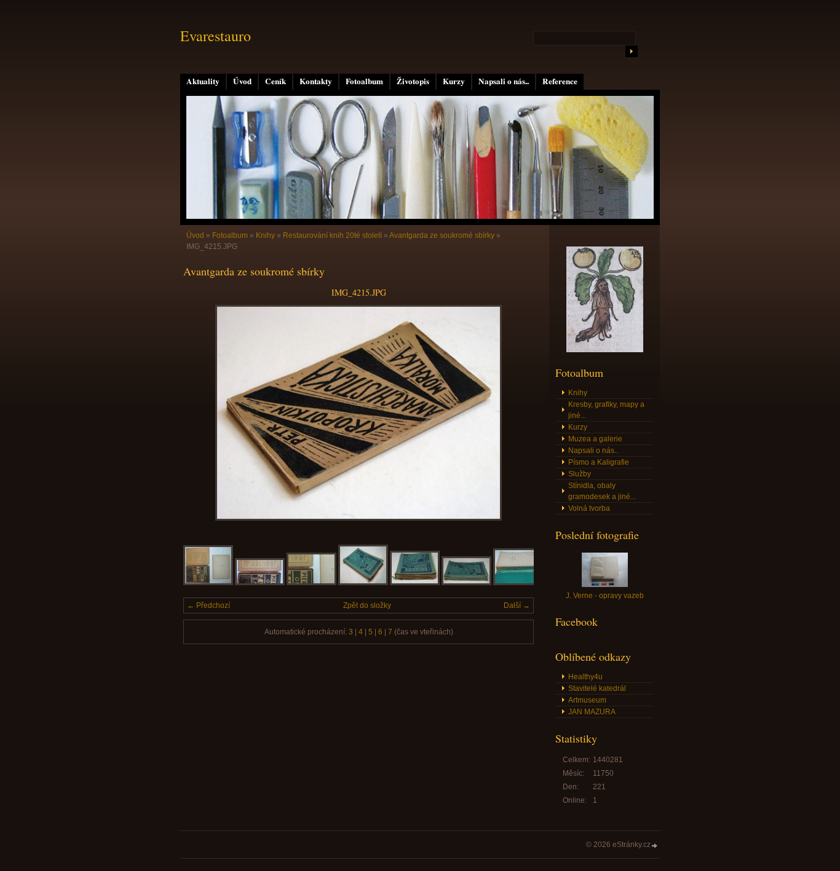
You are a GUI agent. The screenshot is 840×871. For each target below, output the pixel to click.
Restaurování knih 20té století (332, 235)
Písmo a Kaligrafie (598, 462)
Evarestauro (215, 35)
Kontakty (315, 81)
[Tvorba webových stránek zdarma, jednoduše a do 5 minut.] (655, 845)
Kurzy (454, 81)
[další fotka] (514, 413)
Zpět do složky (367, 605)
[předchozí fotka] (203, 413)
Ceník (275, 81)
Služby (579, 474)
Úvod (242, 81)
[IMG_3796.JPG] (208, 582)
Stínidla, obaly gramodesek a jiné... (602, 491)
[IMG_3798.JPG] (311, 582)
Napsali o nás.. (503, 81)
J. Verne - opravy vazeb (605, 595)
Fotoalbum (364, 81)
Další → (517, 605)
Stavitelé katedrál (597, 688)
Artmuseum (587, 700)
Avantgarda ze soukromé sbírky (441, 235)
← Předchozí (208, 605)
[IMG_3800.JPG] (415, 582)
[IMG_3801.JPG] (466, 582)
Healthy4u (585, 676)
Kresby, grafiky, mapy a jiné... (606, 410)
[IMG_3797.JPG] (260, 582)
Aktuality (203, 81)
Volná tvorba (589, 508)
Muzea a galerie (595, 439)
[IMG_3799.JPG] (363, 582)
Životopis (413, 81)
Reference (559, 81)
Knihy (265, 235)
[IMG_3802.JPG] (518, 582)
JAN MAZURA (592, 711)
